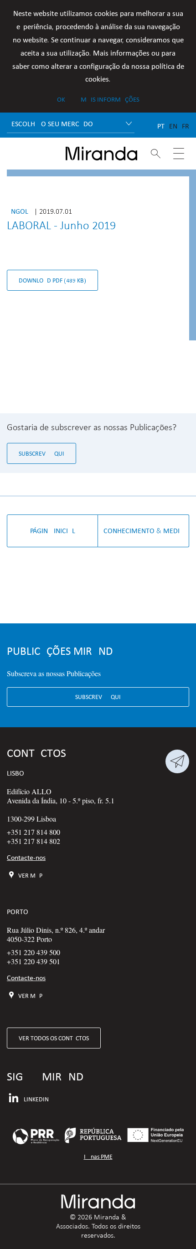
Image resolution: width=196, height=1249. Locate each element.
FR (185, 126)
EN (173, 126)
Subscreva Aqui (41, 453)
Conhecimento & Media (143, 530)
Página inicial (52, 530)
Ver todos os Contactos (54, 1038)
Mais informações (110, 99)
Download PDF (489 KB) (52, 280)
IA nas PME (98, 1157)
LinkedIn (36, 1099)
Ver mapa (31, 875)
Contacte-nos (26, 857)
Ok (61, 99)
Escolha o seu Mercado (52, 123)
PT (161, 126)
